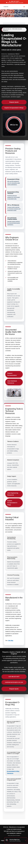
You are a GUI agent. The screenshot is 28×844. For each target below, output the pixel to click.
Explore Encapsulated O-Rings (14, 107)
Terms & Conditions (17, 835)
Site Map (10, 640)
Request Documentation (12, 374)
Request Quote (14, 102)
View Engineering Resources (12, 494)
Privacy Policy (10, 835)
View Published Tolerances (12, 382)
